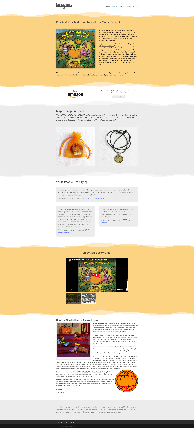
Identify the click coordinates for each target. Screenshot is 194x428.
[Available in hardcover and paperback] (75, 48)
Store (122, 6)
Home (108, 6)
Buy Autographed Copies (118, 97)
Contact (128, 6)
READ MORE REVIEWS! (96, 198)
